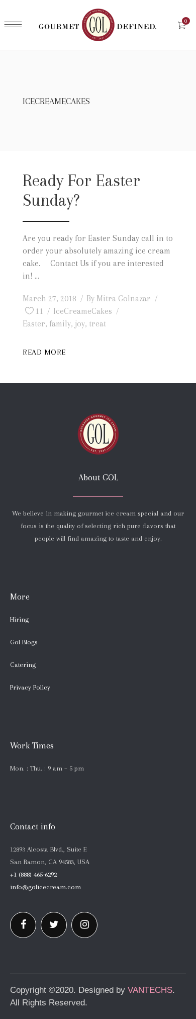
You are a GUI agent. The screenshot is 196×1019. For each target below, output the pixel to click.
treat (97, 323)
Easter (34, 323)
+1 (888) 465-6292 (33, 874)
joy (80, 323)
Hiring (19, 619)
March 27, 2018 (49, 298)
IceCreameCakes (82, 311)
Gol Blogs (24, 642)
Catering (23, 664)
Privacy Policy (30, 687)
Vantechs (150, 990)
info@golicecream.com (45, 887)
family (60, 323)
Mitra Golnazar (123, 298)
